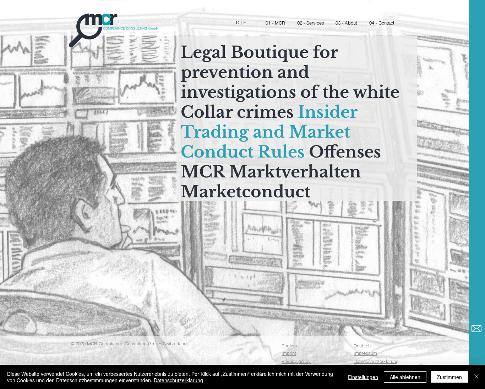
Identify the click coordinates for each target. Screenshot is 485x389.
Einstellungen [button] (363, 376)
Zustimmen (449, 376)
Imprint (289, 353)
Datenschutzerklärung (376, 361)
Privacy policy (296, 361)
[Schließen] (476, 377)
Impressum (365, 353)
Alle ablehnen (405, 376)
